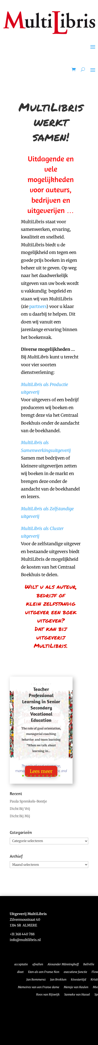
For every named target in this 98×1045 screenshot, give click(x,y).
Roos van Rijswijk (48, 994)
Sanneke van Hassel (77, 994)
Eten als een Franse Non (43, 972)
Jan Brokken (58, 979)
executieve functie (75, 972)
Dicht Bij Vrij (20, 809)
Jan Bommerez (36, 979)
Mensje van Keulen (76, 987)
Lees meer (41, 771)
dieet (20, 972)
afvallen (37, 964)
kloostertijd (78, 979)
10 (59, 776)
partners (37, 306)
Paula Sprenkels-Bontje (28, 801)
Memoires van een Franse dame (38, 987)
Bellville (88, 964)
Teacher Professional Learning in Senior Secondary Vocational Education (41, 704)
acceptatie (21, 964)
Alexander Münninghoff (63, 964)
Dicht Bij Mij (20, 816)
